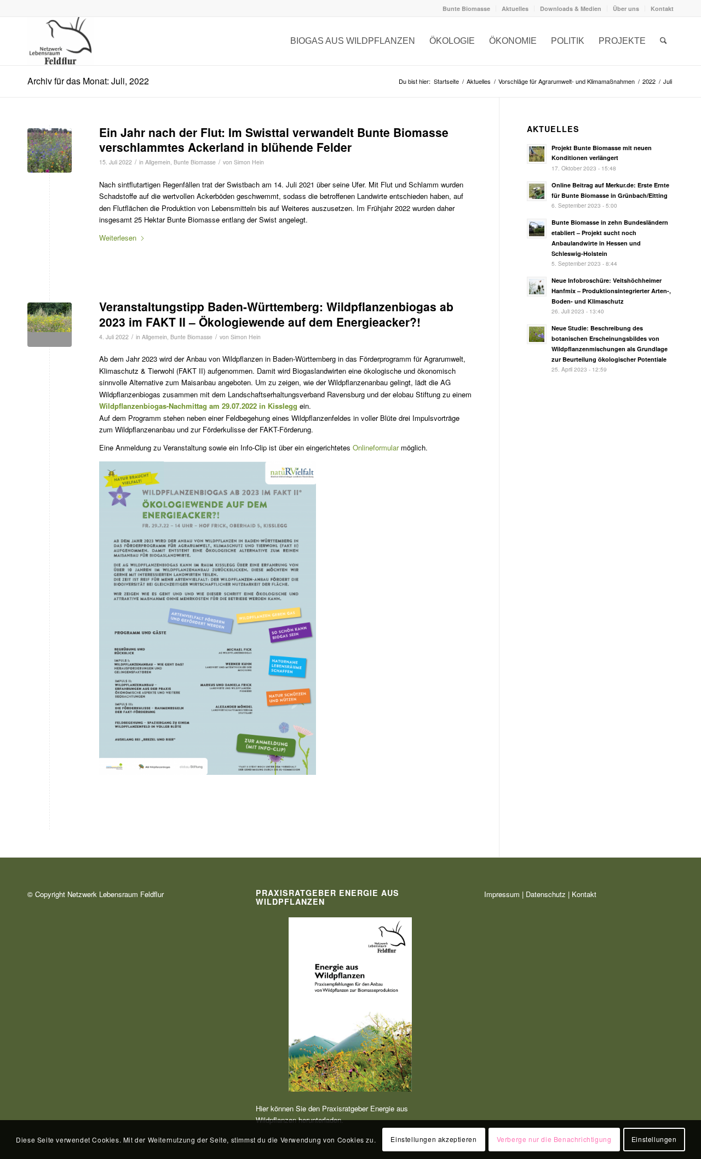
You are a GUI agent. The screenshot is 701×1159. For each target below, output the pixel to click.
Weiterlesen (117, 237)
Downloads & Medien (570, 8)
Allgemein (157, 162)
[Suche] (663, 41)
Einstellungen (654, 1139)
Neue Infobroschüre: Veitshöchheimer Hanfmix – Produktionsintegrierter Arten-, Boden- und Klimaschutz (611, 290)
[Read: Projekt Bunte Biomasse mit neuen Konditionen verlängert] (537, 154)
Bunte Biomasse (466, 8)
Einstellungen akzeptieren (433, 1139)
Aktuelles (515, 8)
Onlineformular (376, 447)
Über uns (626, 8)
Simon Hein (249, 162)
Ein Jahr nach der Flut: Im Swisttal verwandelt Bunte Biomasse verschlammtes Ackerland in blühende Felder (274, 139)
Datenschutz (546, 894)
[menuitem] (466, 8)
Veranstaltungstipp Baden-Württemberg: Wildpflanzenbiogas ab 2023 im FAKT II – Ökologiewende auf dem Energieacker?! (276, 313)
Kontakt (662, 8)
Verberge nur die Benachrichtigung (554, 1139)
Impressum (502, 894)
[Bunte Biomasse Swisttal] (49, 150)
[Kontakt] (60, 41)
